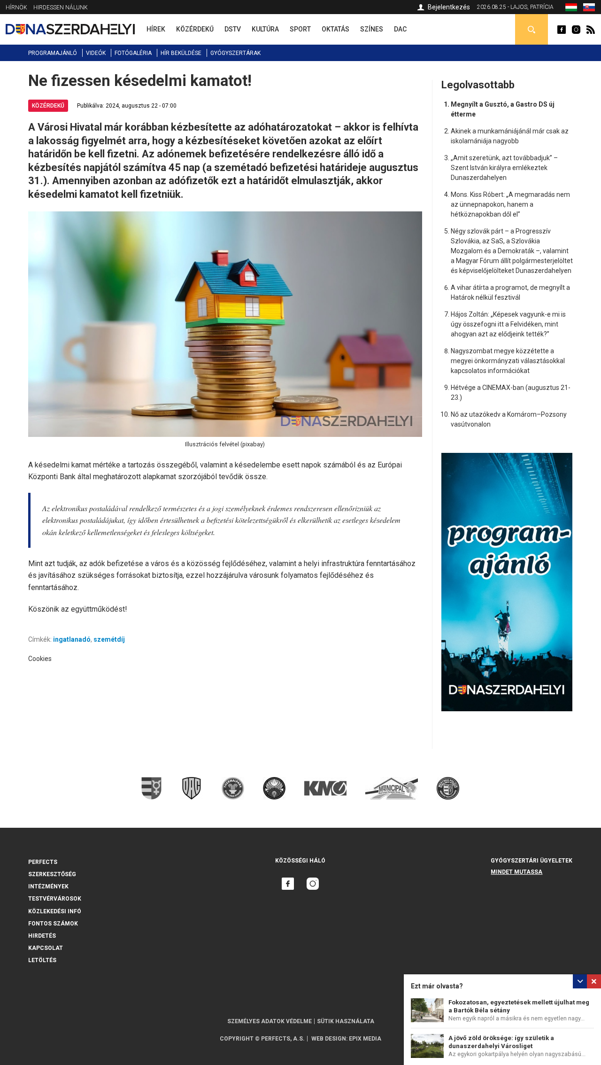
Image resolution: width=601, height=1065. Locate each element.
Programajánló (52, 53)
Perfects (42, 862)
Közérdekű (48, 105)
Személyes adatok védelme (269, 1021)
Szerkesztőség (52, 874)
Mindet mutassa (516, 872)
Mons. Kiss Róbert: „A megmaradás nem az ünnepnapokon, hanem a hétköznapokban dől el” (510, 204)
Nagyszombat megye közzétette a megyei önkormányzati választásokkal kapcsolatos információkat (508, 360)
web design (328, 1038)
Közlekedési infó (54, 911)
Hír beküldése (181, 53)
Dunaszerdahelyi (561, 29)
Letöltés (42, 960)
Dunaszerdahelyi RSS (590, 29)
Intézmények (48, 886)
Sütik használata (345, 1021)
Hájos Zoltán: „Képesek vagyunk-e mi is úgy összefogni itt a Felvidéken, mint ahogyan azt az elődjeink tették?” (508, 324)
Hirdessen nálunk (60, 7)
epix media (365, 1038)
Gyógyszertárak (235, 53)
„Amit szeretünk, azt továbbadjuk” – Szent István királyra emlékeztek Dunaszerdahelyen (504, 167)
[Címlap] (70, 29)
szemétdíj (109, 639)
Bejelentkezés (449, 7)
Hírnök (16, 7)
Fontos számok (53, 923)
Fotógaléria (133, 53)
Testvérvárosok (54, 898)
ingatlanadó (72, 639)
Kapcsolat (45, 948)
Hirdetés (42, 936)
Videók (96, 53)
